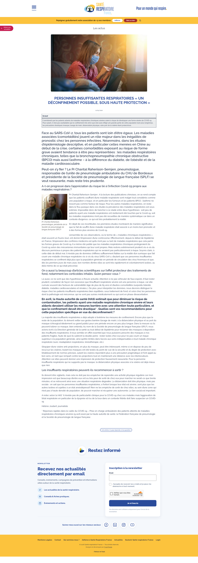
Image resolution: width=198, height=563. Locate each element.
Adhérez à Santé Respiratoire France (97, 540)
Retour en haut (99, 551)
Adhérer (117, 20)
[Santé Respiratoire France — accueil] (99, 8)
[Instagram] (123, 524)
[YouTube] (132, 524)
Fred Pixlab (108, 547)
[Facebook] (106, 524)
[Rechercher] (140, 20)
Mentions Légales (45, 540)
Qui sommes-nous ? (71, 540)
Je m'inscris (132, 503)
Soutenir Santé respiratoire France (139, 540)
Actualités (118, 540)
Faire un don (130, 20)
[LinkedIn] (114, 524)
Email (111, 473)
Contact (58, 540)
